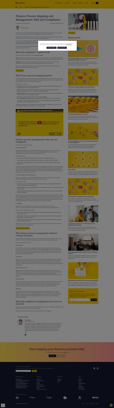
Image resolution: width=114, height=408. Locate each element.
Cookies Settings (51, 47)
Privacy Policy (69, 44)
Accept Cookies (62, 47)
